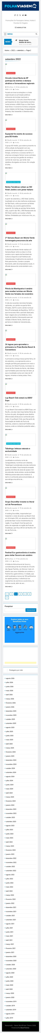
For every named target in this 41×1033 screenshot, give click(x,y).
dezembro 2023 (11, 809)
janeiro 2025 (10, 756)
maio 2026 (9, 691)
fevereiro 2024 (11, 801)
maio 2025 (9, 740)
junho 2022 (9, 883)
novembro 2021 (11, 911)
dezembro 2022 (11, 858)
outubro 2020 (10, 965)
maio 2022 (9, 887)
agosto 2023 (10, 826)
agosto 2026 (10, 678)
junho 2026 (9, 686)
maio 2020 (9, 985)
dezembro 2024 (11, 760)
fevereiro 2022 (11, 899)
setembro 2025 (11, 723)
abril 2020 (9, 989)
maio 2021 (9, 936)
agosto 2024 (10, 776)
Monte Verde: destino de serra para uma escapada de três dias (26, 41)
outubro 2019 (10, 1006)
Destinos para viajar (13, 182)
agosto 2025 (10, 727)
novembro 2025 (11, 715)
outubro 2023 (10, 817)
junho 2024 (9, 785)
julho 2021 (9, 928)
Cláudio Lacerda (12, 140)
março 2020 (10, 993)
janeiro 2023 (10, 854)
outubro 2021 (10, 915)
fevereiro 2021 (11, 948)
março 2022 (10, 895)
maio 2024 (9, 789)
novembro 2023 (11, 813)
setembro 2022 (11, 871)
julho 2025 (9, 731)
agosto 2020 (10, 973)
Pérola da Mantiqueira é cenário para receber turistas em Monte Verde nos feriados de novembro (19, 291)
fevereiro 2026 (11, 703)
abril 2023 (9, 842)
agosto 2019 (10, 1014)
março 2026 (10, 699)
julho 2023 (9, 830)
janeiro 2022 (10, 903)
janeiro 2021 (10, 952)
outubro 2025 (10, 719)
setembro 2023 (11, 821)
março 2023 (10, 846)
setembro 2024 (11, 772)
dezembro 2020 (11, 956)
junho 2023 (9, 834)
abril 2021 (9, 940)
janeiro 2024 (10, 805)
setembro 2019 (11, 1010)
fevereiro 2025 (11, 752)
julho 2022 (9, 879)
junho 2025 (9, 736)
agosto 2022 (10, 875)
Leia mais (8, 115)
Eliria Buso (10, 87)
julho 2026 (9, 682)
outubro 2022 (10, 866)
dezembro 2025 (11, 711)
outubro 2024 (10, 768)
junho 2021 (9, 932)
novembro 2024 (11, 764)
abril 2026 (9, 695)
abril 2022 (9, 891)
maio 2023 (9, 838)
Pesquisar (9, 606)
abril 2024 (9, 793)
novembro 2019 (11, 1001)
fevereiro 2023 (11, 850)
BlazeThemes (24, 1028)
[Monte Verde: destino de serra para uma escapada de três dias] (16, 40)
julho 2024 (9, 780)
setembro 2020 (11, 969)
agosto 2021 (10, 924)
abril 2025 (9, 744)
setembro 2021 (11, 920)
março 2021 (10, 944)
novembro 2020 (11, 961)
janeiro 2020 (10, 997)
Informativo (11, 73)
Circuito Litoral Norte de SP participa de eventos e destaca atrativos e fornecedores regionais (19, 81)
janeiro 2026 (10, 707)
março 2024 (10, 797)
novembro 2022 (11, 862)
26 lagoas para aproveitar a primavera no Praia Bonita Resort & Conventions (20, 347)
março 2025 (10, 748)
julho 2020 (9, 977)
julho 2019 (9, 1018)
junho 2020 (9, 981)
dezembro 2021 (11, 907)
